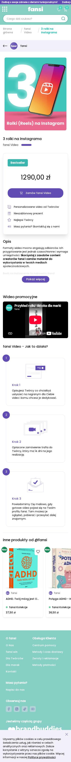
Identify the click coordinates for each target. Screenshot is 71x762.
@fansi (41, 539)
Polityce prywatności (42, 757)
